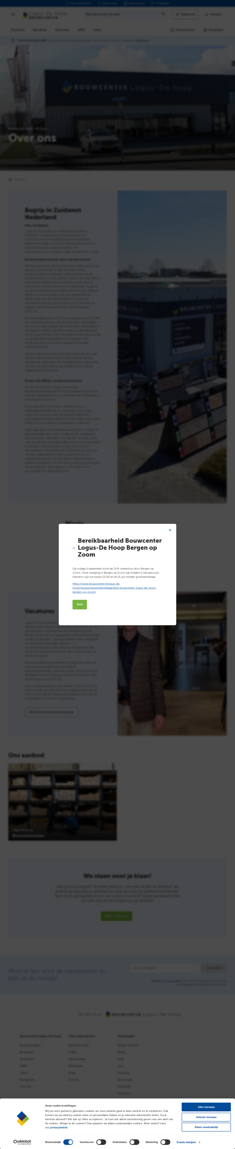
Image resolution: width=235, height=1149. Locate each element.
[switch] (101, 1142)
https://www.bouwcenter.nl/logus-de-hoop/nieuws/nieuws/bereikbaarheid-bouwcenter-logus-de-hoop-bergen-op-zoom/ (115, 588)
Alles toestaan (206, 1107)
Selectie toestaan (206, 1117)
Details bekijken (186, 1142)
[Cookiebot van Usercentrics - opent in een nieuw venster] (22, 1142)
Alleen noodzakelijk (206, 1127)
